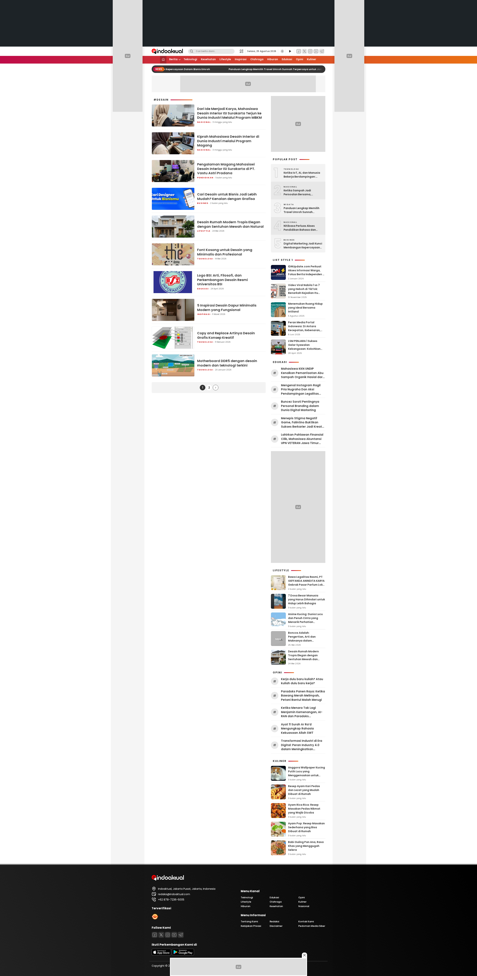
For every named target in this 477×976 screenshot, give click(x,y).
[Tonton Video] (290, 51)
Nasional (204, 122)
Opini (299, 59)
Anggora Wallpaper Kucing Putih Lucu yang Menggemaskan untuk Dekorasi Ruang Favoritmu (306, 773)
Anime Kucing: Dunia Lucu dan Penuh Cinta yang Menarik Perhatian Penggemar (305, 620)
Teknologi (190, 59)
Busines (202, 203)
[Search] (191, 51)
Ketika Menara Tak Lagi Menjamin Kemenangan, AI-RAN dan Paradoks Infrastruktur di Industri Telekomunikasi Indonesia (301, 712)
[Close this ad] (304, 955)
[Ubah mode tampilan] (282, 51)
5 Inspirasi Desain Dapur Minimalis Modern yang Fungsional (226, 307)
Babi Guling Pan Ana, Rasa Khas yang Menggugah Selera (306, 846)
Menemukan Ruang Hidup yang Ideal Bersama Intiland (305, 307)
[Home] (163, 60)
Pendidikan (205, 177)
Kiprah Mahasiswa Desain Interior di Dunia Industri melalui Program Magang (228, 140)
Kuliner (311, 59)
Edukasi (287, 59)
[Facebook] (298, 51)
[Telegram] (321, 51)
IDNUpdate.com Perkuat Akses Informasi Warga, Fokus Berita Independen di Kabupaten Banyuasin (306, 272)
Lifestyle (225, 59)
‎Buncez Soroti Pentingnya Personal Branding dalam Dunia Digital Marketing (300, 406)
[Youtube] (174, 935)
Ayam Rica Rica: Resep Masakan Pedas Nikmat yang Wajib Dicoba (304, 808)
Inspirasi (241, 59)
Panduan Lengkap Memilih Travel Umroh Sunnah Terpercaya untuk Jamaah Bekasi (275, 69)
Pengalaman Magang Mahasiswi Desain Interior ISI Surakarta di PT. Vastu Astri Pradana (226, 168)
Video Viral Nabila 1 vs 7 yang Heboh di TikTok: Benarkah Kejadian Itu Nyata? (304, 291)
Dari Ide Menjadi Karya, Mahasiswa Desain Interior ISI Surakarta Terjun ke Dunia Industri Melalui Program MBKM (229, 113)
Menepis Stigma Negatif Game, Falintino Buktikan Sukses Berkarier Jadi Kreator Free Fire (303, 422)
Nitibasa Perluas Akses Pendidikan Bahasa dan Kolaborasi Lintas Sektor (300, 228)
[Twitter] (304, 51)
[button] (242, 51)
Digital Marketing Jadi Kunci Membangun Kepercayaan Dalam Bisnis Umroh (303, 245)
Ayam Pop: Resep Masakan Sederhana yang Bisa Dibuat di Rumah (306, 827)
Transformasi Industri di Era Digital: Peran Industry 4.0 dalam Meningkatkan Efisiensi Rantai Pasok (301, 745)
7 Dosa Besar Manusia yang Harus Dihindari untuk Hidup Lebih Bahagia (306, 599)
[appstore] (161, 954)
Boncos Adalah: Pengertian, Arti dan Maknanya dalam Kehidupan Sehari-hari (303, 638)
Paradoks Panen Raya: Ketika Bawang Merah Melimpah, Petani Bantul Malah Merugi (303, 695)
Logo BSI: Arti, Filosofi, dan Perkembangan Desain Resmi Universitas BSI (222, 279)
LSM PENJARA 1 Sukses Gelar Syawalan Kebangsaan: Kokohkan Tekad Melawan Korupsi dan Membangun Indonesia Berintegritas (304, 350)
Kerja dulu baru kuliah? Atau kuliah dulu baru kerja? (302, 681)
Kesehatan (208, 59)
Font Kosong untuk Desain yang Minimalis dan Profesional (224, 252)
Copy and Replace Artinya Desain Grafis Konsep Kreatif (226, 335)
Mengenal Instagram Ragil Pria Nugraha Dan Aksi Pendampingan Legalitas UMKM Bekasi (300, 389)
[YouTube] (316, 51)
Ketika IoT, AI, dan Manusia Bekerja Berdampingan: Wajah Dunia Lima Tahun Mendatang (302, 175)
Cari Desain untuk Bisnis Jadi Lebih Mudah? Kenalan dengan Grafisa (227, 196)
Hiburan (272, 59)
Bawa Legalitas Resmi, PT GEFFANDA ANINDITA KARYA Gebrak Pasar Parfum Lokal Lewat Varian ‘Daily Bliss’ (306, 582)
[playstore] (183, 954)
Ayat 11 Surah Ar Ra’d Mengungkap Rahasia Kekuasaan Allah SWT (297, 728)
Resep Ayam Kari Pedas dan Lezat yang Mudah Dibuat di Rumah (304, 790)
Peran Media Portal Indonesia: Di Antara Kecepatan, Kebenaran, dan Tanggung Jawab (304, 328)
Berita (173, 59)
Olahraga (256, 59)
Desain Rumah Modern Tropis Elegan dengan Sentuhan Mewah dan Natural (230, 224)
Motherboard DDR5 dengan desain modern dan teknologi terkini (227, 363)
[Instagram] (310, 51)
